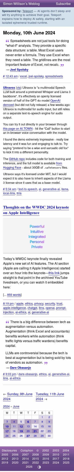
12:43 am (12, 76)
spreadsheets (54, 76)
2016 (46, 458)
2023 (46, 462)
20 (28, 431)
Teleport (27, 11)
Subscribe (63, 3)
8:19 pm (8, 303)
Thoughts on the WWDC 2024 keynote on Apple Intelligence (36, 210)
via (19, 87)
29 (42, 436)
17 (7, 431)
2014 (25, 458)
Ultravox (9, 87)
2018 (66, 458)
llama (64, 189)
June (16, 406)
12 (21, 426)
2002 (45, 450)
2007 (25, 454)
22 (42, 431)
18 (14, 431)
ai (40, 189)
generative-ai (51, 189)
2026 (29, 466)
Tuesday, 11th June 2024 (50, 396)
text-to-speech (27, 189)
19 (21, 431)
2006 (15, 454)
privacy (38, 303)
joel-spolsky (36, 76)
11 (14, 426)
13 (28, 426)
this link (54, 272)
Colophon (27, 450)
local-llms (9, 193)
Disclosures (9, 450)
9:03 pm (11, 374)
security (50, 303)
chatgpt (32, 307)
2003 (56, 450)
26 (21, 436)
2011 (66, 454)
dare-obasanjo (27, 374)
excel (23, 76)
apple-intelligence (14, 307)
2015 (35, 458)
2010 (56, 454)
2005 (5, 454)
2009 (46, 454)
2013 (15, 458)
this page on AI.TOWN (17, 128)
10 (7, 426)
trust (59, 303)
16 (49, 426)
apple (19, 303)
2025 (66, 462)
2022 (35, 462)
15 (42, 426)
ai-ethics (20, 312)
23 (49, 431)
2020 (15, 462)
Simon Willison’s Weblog (21, 3)
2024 (6, 406)
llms (19, 193)
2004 (66, 450)
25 (14, 436)
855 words (14, 294)
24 (7, 436)
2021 (25, 462)
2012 (5, 458)
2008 (35, 454)
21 (35, 431)
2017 (56, 458)
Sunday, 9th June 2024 (17, 396)
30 (49, 436)
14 (35, 426)
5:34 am (11, 189)
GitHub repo (17, 159)
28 (35, 436)
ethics (29, 303)
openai (50, 307)
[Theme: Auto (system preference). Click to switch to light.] (39, 467)
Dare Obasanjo (20, 367)
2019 (5, 462)
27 (28, 436)
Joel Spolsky (19, 69)
